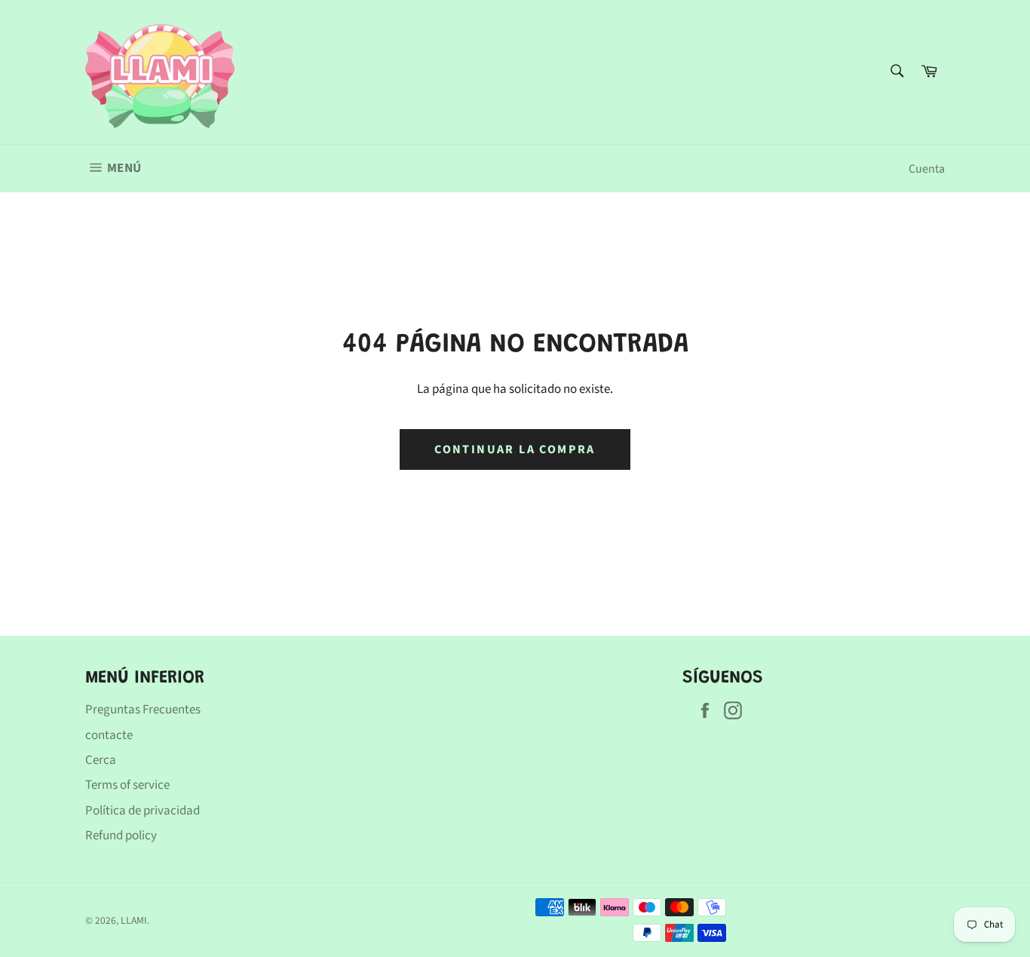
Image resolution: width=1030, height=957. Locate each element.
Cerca (100, 760)
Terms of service (127, 785)
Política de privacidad (142, 811)
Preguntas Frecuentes (143, 710)
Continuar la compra (515, 449)
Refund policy (121, 836)
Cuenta (927, 169)
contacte (109, 735)
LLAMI (134, 920)
